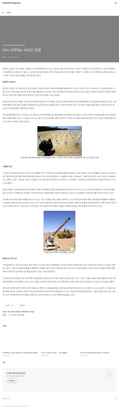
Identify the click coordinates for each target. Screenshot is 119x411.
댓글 (4, 362)
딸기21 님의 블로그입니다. (16, 376)
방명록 (9, 12)
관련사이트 (5, 398)
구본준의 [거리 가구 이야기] (11, 406)
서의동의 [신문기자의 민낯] (11, 402)
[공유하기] (11, 305)
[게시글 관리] (14, 305)
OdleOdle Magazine (11, 3)
